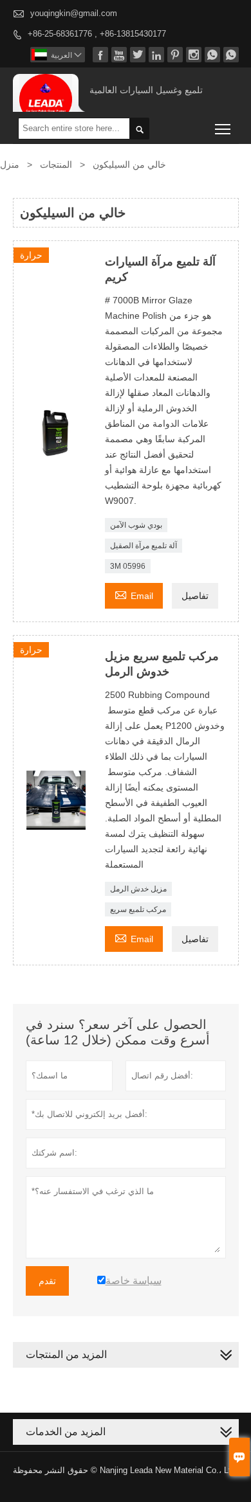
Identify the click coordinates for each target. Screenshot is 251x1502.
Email (134, 594)
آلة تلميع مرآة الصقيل (143, 545)
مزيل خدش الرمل (138, 888)
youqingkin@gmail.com (73, 13)
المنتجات (56, 164)
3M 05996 (127, 566)
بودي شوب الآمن (136, 525)
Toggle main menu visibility (223, 128)
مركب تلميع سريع (138, 909)
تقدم (47, 1281)
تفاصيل (195, 596)
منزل (9, 164)
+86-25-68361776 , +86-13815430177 (97, 34)
